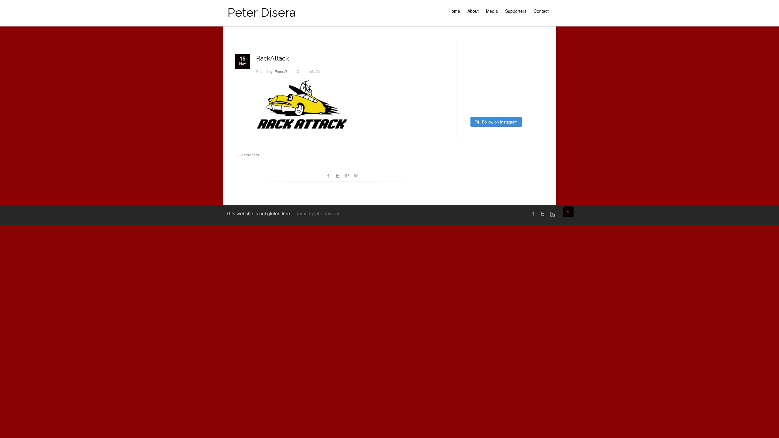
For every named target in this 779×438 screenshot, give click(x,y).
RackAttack (272, 58)
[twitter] (542, 214)
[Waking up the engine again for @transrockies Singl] (518, 91)
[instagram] (551, 214)
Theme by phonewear (316, 213)
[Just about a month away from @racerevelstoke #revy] (518, 64)
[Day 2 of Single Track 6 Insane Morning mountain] (495, 91)
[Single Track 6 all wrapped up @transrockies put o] (518, 78)
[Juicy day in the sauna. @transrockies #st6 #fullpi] (472, 105)
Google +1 (346, 176)
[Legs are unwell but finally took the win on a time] (472, 91)
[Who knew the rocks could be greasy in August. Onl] (472, 64)
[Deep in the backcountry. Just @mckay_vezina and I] (472, 78)
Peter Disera (261, 12)
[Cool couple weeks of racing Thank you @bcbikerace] (495, 78)
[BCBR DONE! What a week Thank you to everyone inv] (495, 105)
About (473, 11)
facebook (328, 176)
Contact (541, 11)
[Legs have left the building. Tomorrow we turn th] (518, 105)
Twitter (337, 176)
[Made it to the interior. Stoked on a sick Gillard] (495, 50)
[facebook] (533, 214)
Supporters (515, 11)
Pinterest (355, 176)
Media (492, 11)
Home (454, 11)
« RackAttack (248, 154)
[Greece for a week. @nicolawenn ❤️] (472, 50)
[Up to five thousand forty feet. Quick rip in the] (518, 50)
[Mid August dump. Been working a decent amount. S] (495, 64)
